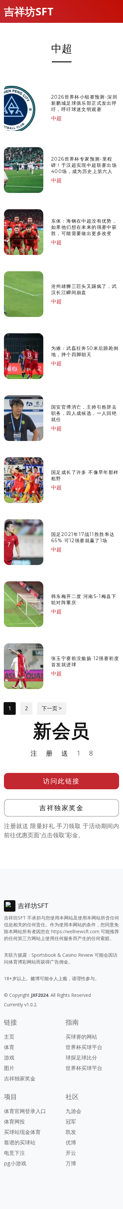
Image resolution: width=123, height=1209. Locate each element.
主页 (9, 1036)
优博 (71, 1142)
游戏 (9, 1057)
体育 (9, 1047)
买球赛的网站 (81, 1036)
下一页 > (52, 708)
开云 (71, 1152)
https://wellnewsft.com (75, 931)
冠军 (71, 1121)
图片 (9, 1068)
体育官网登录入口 (25, 1111)
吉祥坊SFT (28, 11)
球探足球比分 (81, 1057)
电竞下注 (14, 1152)
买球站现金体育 (22, 1132)
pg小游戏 (15, 1163)
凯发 (71, 1132)
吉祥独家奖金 (61, 807)
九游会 (73, 1111)
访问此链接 (61, 781)
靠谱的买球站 (19, 1142)
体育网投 (14, 1121)
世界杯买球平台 (84, 1047)
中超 (56, 118)
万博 (71, 1163)
